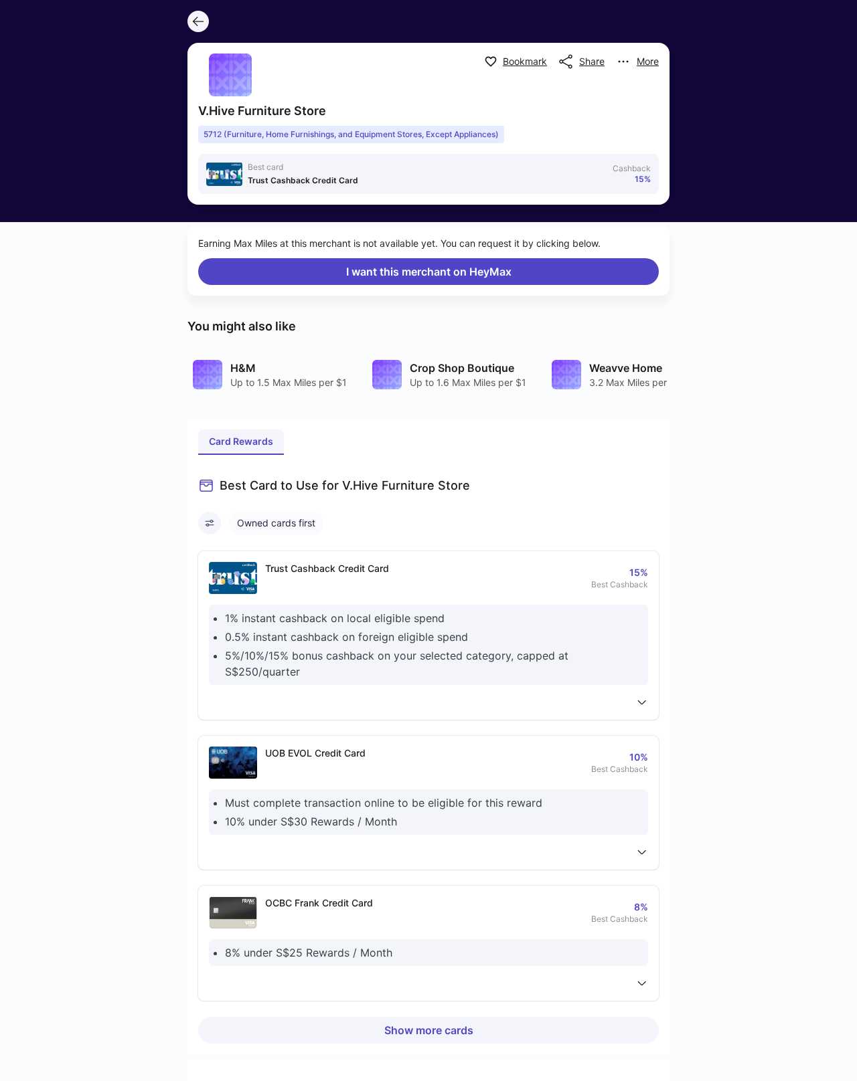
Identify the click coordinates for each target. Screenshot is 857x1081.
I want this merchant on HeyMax (429, 271)
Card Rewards (241, 441)
